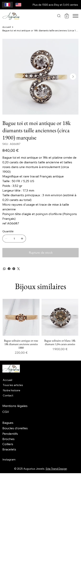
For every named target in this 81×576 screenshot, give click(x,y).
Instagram (9, 459)
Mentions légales (15, 406)
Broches (8, 439)
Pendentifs (10, 434)
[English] (18, 5)
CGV (5, 412)
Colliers (7, 444)
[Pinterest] (14, 269)
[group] (40, 327)
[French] (7, 5)
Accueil (7, 380)
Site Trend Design (56, 468)
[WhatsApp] (4, 269)
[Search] (58, 15)
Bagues (7, 423)
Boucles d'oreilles (15, 428)
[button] (67, 15)
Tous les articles (13, 385)
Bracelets (9, 449)
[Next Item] (73, 76)
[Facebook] (9, 269)
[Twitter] (18, 269)
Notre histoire (11, 390)
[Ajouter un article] (22, 238)
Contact (8, 395)
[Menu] (76, 16)
